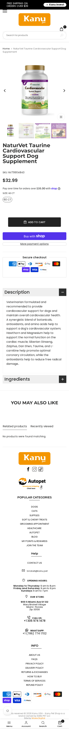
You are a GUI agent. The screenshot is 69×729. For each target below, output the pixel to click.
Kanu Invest (56, 4)
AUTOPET (34, 532)
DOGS (34, 506)
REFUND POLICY (34, 685)
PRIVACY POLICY (35, 663)
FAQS (34, 659)
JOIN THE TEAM (34, 545)
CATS (34, 511)
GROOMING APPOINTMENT (34, 524)
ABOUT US (34, 655)
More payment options (34, 243)
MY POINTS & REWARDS (34, 541)
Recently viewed (41, 426)
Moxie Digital (38, 718)
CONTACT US (34, 563)
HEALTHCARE (34, 528)
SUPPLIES (34, 515)
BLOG (34, 536)
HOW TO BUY (34, 676)
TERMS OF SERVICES (34, 680)
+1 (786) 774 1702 (34, 633)
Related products (15, 426)
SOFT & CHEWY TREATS (34, 519)
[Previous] (7, 90)
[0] (61, 29)
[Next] (61, 90)
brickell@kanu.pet (37, 571)
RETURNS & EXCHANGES (34, 672)
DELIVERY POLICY (34, 668)
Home (6, 48)
